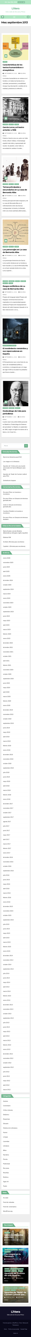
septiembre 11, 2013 (10, 292)
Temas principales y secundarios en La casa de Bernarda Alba (15, 190)
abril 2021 (6, 661)
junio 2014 (6, 978)
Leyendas (6, 1141)
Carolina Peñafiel (8, 511)
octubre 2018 (7, 763)
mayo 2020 (6, 687)
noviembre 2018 (8, 759)
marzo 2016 (7, 893)
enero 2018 (6, 799)
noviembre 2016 (8, 862)
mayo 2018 (6, 781)
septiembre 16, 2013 (10, 195)
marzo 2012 (7, 1089)
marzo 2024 (7, 594)
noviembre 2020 (8, 669)
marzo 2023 (7, 629)
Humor (5, 1132)
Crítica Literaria (8, 1110)
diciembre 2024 (8, 580)
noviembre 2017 (8, 808)
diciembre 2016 (8, 857)
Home (5, 1329)
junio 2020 (6, 683)
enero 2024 (6, 598)
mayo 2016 (6, 884)
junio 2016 (6, 879)
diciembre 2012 (8, 1054)
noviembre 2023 (8, 602)
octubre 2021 (7, 656)
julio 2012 (6, 1071)
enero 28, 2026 (11, 1240)
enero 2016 (6, 902)
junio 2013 (6, 1027)
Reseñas (6, 1172)
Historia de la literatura (9, 345)
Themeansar (15, 1325)
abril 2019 (6, 736)
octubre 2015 (7, 915)
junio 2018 (6, 777)
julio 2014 (6, 973)
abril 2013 (6, 1036)
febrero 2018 (7, 795)
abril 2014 (6, 987)
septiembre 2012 (8, 1067)
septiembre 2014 (8, 969)
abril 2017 (6, 839)
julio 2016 (6, 875)
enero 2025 (6, 576)
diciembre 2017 (8, 803)
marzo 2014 (7, 991)
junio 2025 (6, 567)
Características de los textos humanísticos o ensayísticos (13, 67)
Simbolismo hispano (9, 480)
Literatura (6, 1146)
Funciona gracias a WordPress (11, 1323)
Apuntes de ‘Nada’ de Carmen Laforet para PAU (15, 1294)
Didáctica (6, 1114)
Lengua (5, 61)
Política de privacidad (13, 1329)
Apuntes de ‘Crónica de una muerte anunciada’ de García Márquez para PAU (14, 467)
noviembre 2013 (8, 1009)
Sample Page (23, 1329)
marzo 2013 (7, 1040)
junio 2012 (6, 1076)
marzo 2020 (7, 696)
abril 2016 (6, 888)
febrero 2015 (7, 946)
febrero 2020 (7, 701)
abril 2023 (6, 625)
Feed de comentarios (9, 1206)
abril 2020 (6, 692)
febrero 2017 (7, 848)
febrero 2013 (7, 1045)
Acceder (5, 1198)
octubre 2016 (7, 866)
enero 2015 (6, 951)
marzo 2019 (7, 741)
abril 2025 (6, 571)
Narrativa (6, 1155)
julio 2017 (6, 826)
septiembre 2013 (8, 1018)
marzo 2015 (7, 942)
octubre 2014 (7, 964)
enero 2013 (6, 1049)
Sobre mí (15, 1333)
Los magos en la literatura (11, 461)
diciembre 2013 (8, 1004)
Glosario (5, 1123)
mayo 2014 (6, 982)
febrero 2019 (7, 745)
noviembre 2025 (8, 562)
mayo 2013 (6, 1031)
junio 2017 (6, 830)
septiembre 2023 (8, 611)
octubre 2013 (7, 1013)
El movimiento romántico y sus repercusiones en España (15, 351)
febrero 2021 (7, 665)
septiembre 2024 (8, 589)
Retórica (23, 281)
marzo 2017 (7, 844)
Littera (15, 8)
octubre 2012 (7, 1063)
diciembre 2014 (8, 955)
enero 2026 (6, 558)
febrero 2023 (7, 634)
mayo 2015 (6, 933)
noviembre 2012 (8, 1058)
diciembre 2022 (8, 643)
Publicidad (6, 1163)
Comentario (6, 1105)
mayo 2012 (6, 1080)
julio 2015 (6, 924)
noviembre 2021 (8, 652)
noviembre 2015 (8, 911)
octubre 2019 (7, 719)
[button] (25, 17)
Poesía (5, 1159)
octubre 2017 (7, 812)
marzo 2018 (7, 790)
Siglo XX (11, 124)
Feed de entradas (8, 1202)
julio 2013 (6, 1022)
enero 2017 (6, 853)
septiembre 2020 (8, 678)
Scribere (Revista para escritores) (13, 542)
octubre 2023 (7, 607)
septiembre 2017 (8, 817)
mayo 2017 (6, 835)
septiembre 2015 (8, 920)
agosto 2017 (7, 821)
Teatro (16, 124)
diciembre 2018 (8, 754)
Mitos (4, 1150)
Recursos (6, 1168)
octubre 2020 (7, 674)
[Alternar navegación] (14, 17)
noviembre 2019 (8, 714)
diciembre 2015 (8, 906)
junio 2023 (6, 616)
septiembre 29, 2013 (10, 73)
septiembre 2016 (8, 870)
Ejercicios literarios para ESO (12, 457)
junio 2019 (6, 728)
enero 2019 (6, 750)
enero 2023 (6, 638)
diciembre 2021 (8, 647)
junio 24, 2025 (10, 1297)
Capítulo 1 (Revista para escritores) (14, 546)
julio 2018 (6, 772)
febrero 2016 (7, 897)
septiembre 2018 (8, 768)
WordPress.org (7, 1211)
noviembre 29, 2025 (12, 1259)
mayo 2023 (6, 620)
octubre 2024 (7, 585)
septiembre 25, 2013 (10, 133)
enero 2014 (6, 1000)
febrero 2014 (7, 996)
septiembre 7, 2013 (10, 417)
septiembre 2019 (8, 723)
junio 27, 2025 (10, 1278)
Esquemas (11, 281)
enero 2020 (6, 705)
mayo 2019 (6, 732)
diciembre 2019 (8, 710)
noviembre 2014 (8, 960)
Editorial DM (7, 537)
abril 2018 (6, 786)
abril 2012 (6, 1085)
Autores (5, 124)
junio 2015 (6, 929)
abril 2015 (6, 937)
